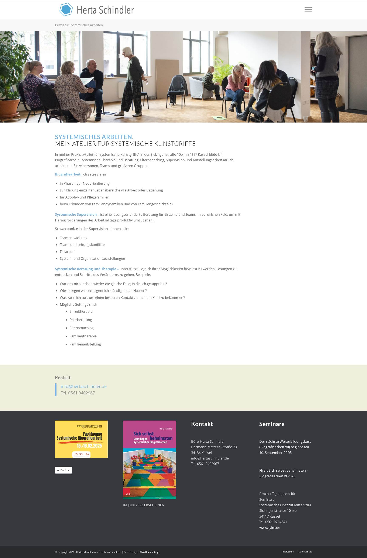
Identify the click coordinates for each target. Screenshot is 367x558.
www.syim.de (269, 527)
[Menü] (307, 9)
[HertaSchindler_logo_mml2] (96, 9)
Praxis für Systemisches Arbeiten (79, 25)
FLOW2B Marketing (147, 552)
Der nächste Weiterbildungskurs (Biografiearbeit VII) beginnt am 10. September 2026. (285, 447)
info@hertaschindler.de (84, 386)
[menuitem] (307, 9)
